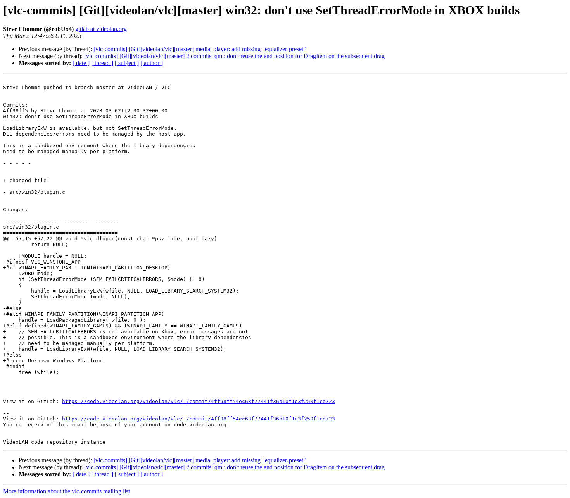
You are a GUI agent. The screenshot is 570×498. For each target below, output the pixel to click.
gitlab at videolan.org (101, 29)
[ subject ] (127, 63)
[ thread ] (102, 63)
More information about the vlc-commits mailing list (66, 491)
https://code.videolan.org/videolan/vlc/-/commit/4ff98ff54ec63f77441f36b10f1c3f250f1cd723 (198, 401)
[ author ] (151, 63)
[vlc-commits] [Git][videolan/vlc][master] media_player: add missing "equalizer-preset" (199, 49)
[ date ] (81, 63)
